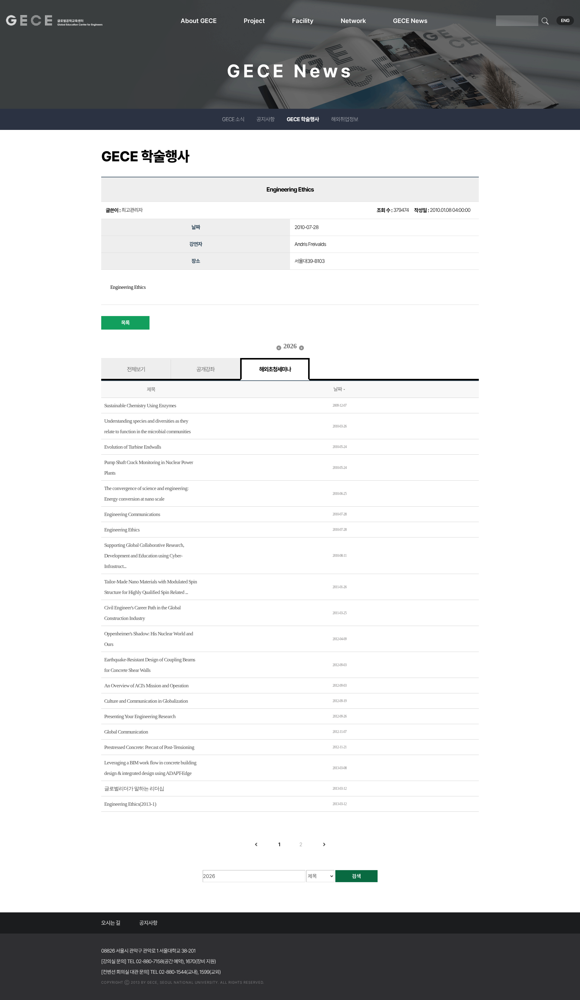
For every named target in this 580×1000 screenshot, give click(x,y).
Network (353, 20)
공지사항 (265, 119)
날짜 (338, 389)
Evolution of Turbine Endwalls (132, 447)
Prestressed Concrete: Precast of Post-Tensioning (149, 747)
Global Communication (126, 732)
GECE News (410, 20)
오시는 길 (110, 923)
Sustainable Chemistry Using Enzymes (140, 405)
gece (62, 20)
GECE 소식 (233, 119)
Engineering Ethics (122, 530)
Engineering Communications (132, 514)
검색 (356, 876)
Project (254, 20)
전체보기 (136, 369)
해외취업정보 (344, 119)
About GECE (199, 20)
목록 (125, 323)
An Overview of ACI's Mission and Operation (146, 686)
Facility (303, 20)
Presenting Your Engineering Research (140, 716)
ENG (565, 20)
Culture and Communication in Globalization (146, 701)
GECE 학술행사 (303, 119)
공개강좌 (205, 369)
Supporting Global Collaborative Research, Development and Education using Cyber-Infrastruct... (144, 555)
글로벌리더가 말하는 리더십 (134, 789)
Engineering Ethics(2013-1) (130, 804)
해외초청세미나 (275, 369)
